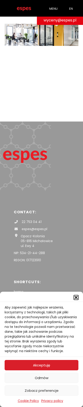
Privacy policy (52, 400)
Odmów (41, 377)
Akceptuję (41, 365)
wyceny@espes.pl (60, 20)
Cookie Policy (28, 400)
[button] (76, 297)
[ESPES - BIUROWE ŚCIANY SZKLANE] (24, 8)
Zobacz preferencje (42, 390)
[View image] (41, 44)
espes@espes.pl (34, 229)
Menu (53, 8)
